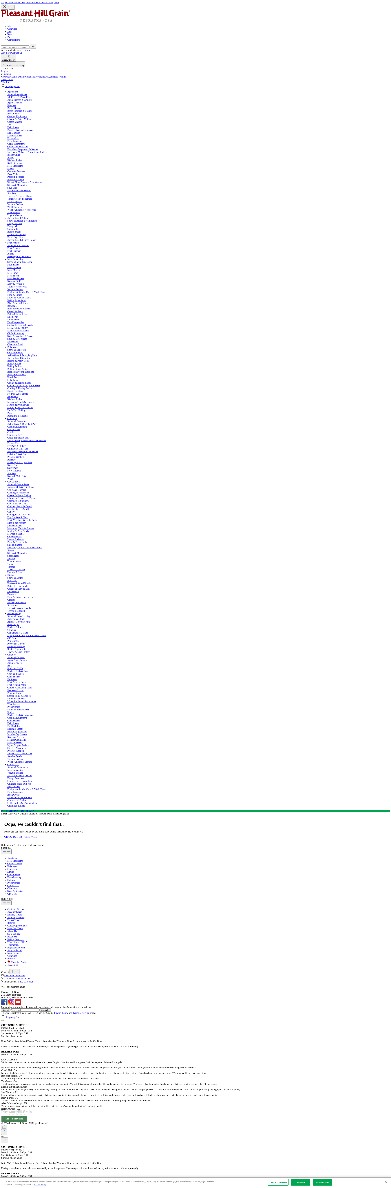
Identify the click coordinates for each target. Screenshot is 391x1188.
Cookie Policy (40, 1185)
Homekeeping (14, 877)
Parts (9, 37)
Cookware (12, 869)
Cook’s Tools (13, 874)
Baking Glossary (15, 939)
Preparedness (13, 882)
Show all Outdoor (16, 657)
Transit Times (13, 920)
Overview (6, 76)
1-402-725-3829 (25, 981)
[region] (195, 1182)
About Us (6, 52)
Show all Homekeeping (18, 616)
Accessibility (13, 965)
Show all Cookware (17, 421)
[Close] (2, 1020)
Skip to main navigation (47, 2)
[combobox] (15, 47)
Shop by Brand (14, 950)
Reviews (43, 76)
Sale (9, 31)
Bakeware (12, 866)
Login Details (18, 76)
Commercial (13, 885)
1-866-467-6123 (22, 978)
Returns (11, 923)
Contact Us (16, 52)
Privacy (11, 958)
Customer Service (15, 909)
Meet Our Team (15, 928)
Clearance (12, 28)
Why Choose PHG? (17, 942)
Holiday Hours (14, 914)
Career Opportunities (17, 925)
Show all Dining (15, 577)
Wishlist (62, 76)
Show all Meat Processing (19, 262)
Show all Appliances (17, 94)
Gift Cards (12, 893)
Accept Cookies (322, 1182)
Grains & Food (14, 863)
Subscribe (45, 1010)
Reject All (300, 1182)
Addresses (53, 76)
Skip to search (29, 2)
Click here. (28, 50)
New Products (14, 953)
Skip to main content (11, 2)
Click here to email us (14, 975)
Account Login (14, 912)
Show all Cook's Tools (18, 484)
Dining (10, 871)
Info (9, 26)
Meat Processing (15, 860)
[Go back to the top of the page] (4, 1132)
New (9, 34)
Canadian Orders (19, 962)
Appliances (12, 858)
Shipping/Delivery (16, 917)
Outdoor (11, 880)
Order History (32, 76)
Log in (4, 71)
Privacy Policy (61, 1013)
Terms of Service (81, 1013)
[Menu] (12, 7)
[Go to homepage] (35, 21)
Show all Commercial (17, 767)
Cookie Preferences (14, 1119)
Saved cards (7, 79)
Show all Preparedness (18, 709)
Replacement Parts (16, 947)
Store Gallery (13, 934)
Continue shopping (15, 65)
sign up (7, 74)
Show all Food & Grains (19, 297)
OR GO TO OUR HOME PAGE (20, 837)
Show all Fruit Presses (18, 245)
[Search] (33, 46)
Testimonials (13, 945)
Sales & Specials (15, 891)
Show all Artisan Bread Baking (22, 220)
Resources (12, 936)
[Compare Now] (4, 1127)
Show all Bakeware (16, 349)
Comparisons (13, 39)
